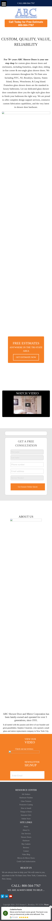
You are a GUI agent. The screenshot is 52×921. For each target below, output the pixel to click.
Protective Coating (26, 805)
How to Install (26, 808)
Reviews (26, 848)
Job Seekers (26, 794)
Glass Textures (26, 801)
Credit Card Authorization (26, 861)
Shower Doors (26, 837)
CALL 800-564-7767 (26, 3)
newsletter (32, 764)
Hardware (26, 841)
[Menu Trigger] (4, 3)
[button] (50, 907)
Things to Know (26, 812)
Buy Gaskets (26, 844)
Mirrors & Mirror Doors (26, 858)
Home (26, 827)
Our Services (26, 834)
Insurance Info (26, 815)
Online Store (26, 819)
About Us (26, 830)
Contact (26, 851)
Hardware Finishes (26, 798)
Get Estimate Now (26, 357)
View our (30, 741)
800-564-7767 (26, 25)
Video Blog (26, 854)
